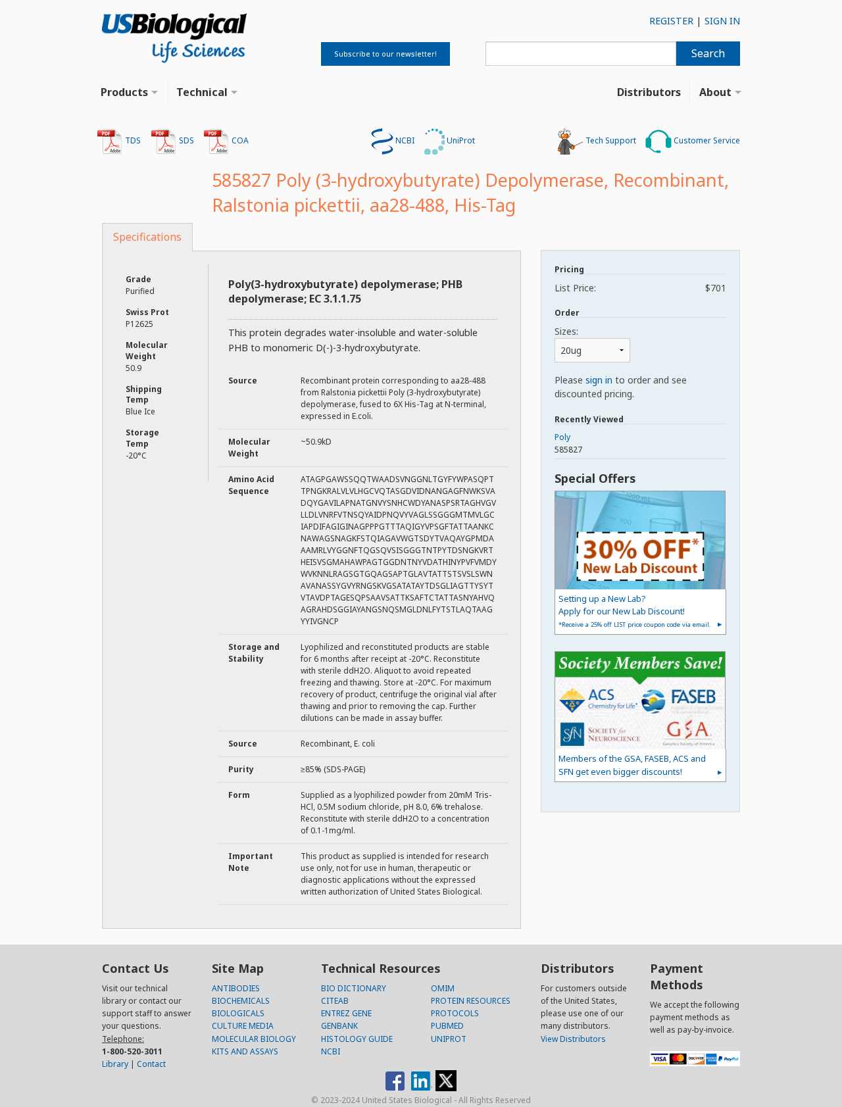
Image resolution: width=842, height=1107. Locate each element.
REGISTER (671, 20)
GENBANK (339, 1025)
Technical (202, 92)
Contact (151, 1064)
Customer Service (706, 140)
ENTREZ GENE (346, 1013)
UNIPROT (448, 1039)
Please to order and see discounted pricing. (621, 387)
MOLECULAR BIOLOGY (254, 1039)
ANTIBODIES (236, 988)
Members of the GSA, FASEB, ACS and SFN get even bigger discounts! (632, 764)
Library (115, 1064)
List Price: (640, 288)
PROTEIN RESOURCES (470, 1000)
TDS (132, 140)
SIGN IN (722, 20)
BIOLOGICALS (238, 1013)
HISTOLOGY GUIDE (357, 1039)
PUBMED (447, 1025)
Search (708, 53)
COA (239, 140)
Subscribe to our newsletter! (385, 54)
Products (124, 92)
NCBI (403, 140)
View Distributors (573, 1039)
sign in (598, 380)
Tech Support (609, 140)
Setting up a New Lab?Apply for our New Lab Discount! (634, 611)
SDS (185, 140)
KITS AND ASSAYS (245, 1051)
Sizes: (566, 331)
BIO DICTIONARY (353, 988)
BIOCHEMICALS (241, 1000)
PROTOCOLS (455, 1013)
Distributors (649, 92)
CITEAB (335, 1000)
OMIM (443, 988)
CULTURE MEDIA (243, 1025)
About (715, 92)
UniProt (460, 140)
